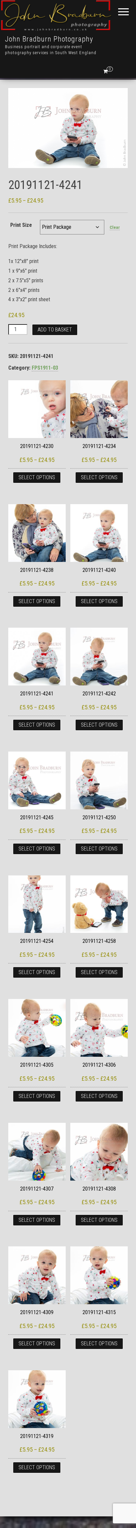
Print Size (21, 225)
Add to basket (55, 329)
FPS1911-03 (45, 368)
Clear (115, 227)
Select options (36, 477)
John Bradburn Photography (49, 39)
